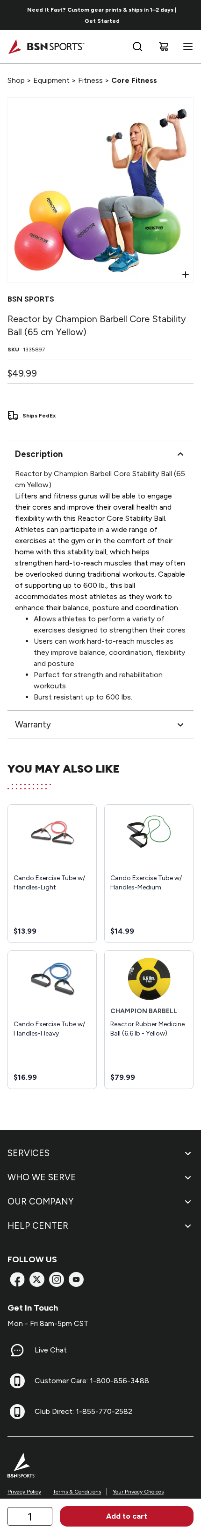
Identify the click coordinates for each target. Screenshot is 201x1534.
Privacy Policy (24, 1491)
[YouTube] (76, 1279)
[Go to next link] (190, 15)
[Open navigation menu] (186, 46)
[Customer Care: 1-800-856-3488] (17, 1381)
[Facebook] (17, 1279)
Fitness (90, 80)
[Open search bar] (137, 46)
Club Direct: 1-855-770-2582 (83, 1411)
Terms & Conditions (77, 1491)
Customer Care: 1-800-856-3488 (92, 1380)
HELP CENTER (37, 1225)
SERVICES (28, 1153)
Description (39, 454)
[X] (37, 1279)
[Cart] (163, 46)
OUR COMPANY (40, 1201)
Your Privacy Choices (138, 1491)
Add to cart (126, 1516)
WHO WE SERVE (41, 1177)
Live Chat (51, 1350)
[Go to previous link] (13, 15)
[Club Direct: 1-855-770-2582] (17, 1411)
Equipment (51, 80)
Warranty (33, 724)
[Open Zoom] (185, 274)
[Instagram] (56, 1279)
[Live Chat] (17, 1350)
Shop (16, 80)
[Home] (46, 46)
